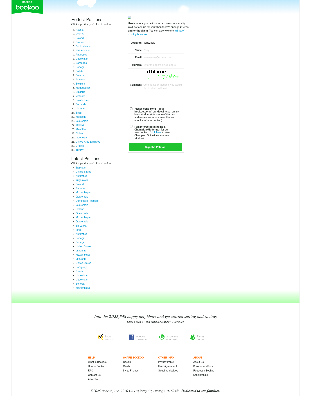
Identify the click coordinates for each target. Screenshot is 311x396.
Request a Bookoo (203, 370)
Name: (139, 50)
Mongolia (81, 116)
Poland (80, 38)
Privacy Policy (166, 362)
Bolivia (79, 71)
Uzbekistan (82, 58)
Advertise (93, 379)
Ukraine (80, 108)
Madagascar (83, 87)
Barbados (81, 63)
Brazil (79, 112)
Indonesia (81, 137)
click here (156, 132)
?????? (80, 34)
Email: (139, 57)
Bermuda (81, 104)
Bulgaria (80, 92)
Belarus (80, 75)
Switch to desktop (168, 370)
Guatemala (82, 121)
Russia (80, 29)
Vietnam (80, 96)
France (80, 42)
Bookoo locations (203, 366)
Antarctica (81, 54)
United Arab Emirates (88, 141)
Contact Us (94, 375)
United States (83, 171)
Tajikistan (81, 167)
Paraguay (81, 267)
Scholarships (200, 375)
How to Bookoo (96, 366)
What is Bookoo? (97, 362)
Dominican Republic (87, 200)
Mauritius (81, 129)
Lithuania (81, 250)
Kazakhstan (82, 100)
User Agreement (167, 366)
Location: (137, 42)
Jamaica (80, 79)
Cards (126, 366)
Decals (127, 362)
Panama (80, 188)
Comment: (136, 84)
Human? (137, 65)
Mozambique (83, 192)
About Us (198, 362)
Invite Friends (131, 370)
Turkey (80, 150)
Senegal (80, 67)
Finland (80, 133)
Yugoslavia (82, 180)
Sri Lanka (81, 225)
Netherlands (83, 50)
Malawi (80, 125)
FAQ (90, 370)
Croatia (80, 145)
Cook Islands (83, 46)
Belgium (80, 83)
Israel (79, 229)
